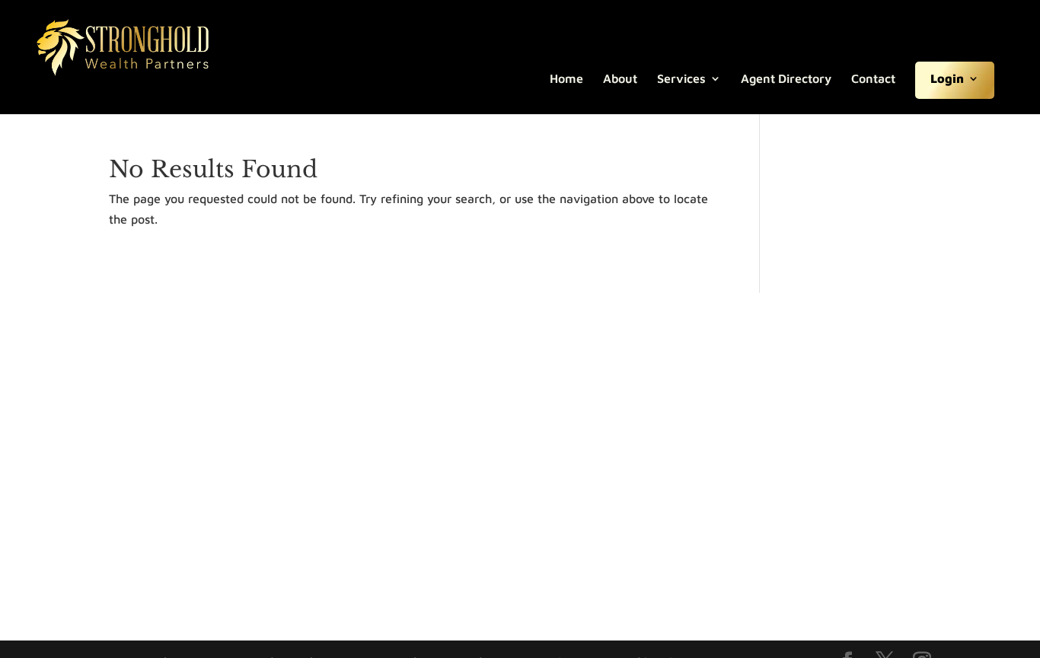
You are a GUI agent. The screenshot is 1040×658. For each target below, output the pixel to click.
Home (566, 79)
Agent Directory (786, 79)
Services (681, 79)
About (620, 79)
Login (947, 79)
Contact (873, 79)
